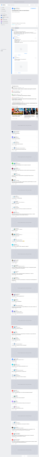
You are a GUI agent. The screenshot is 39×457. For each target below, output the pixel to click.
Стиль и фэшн (17, 405)
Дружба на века (17, 167)
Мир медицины (17, 89)
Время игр (16, 259)
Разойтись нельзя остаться (19, 358)
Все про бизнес (17, 130)
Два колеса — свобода (18, 227)
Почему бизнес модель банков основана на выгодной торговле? (24, 87)
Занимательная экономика (19, 368)
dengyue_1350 (14, 100)
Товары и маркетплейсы (18, 238)
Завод (16, 270)
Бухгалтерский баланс (16, 90)
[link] (17, 112)
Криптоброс (17, 337)
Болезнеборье (18, 100)
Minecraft (16, 298)
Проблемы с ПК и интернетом (19, 200)
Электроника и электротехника (20, 146)
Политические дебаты (18, 342)
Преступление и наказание (19, 426)
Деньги (16, 400)
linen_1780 (14, 89)
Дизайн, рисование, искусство (19, 264)
